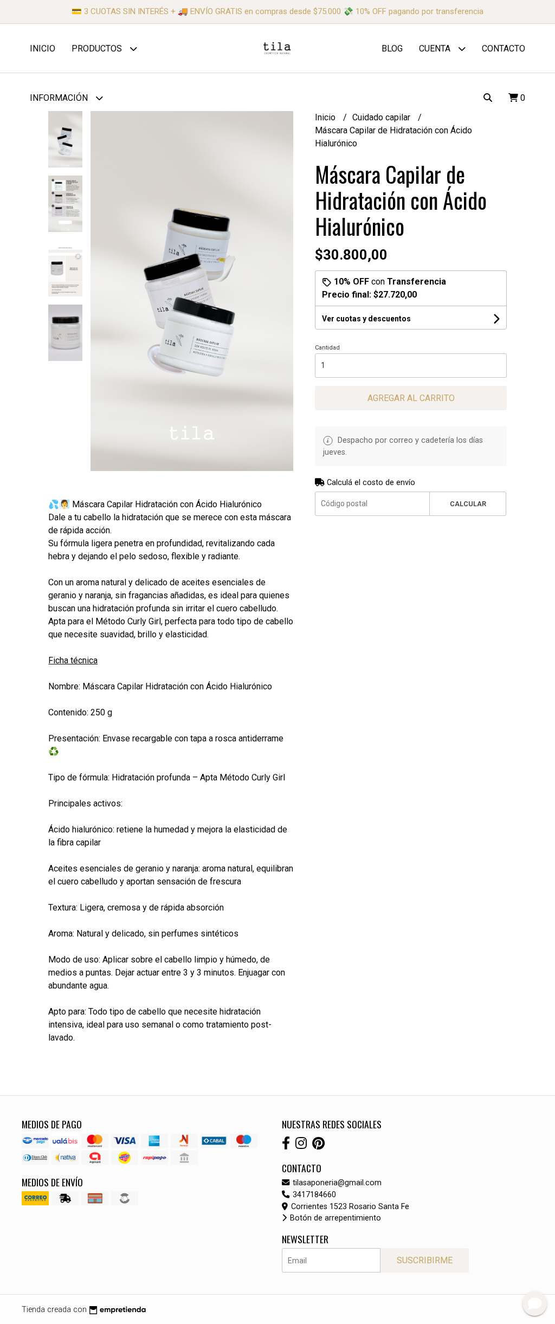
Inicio (42, 48)
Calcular (468, 504)
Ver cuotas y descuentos (366, 318)
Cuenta (436, 48)
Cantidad (327, 347)
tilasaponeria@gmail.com (336, 1182)
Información (60, 98)
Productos (98, 48)
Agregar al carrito (411, 398)
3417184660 (313, 1194)
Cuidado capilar (382, 117)
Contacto (503, 48)
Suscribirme (425, 1260)
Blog (392, 48)
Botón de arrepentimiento (334, 1218)
